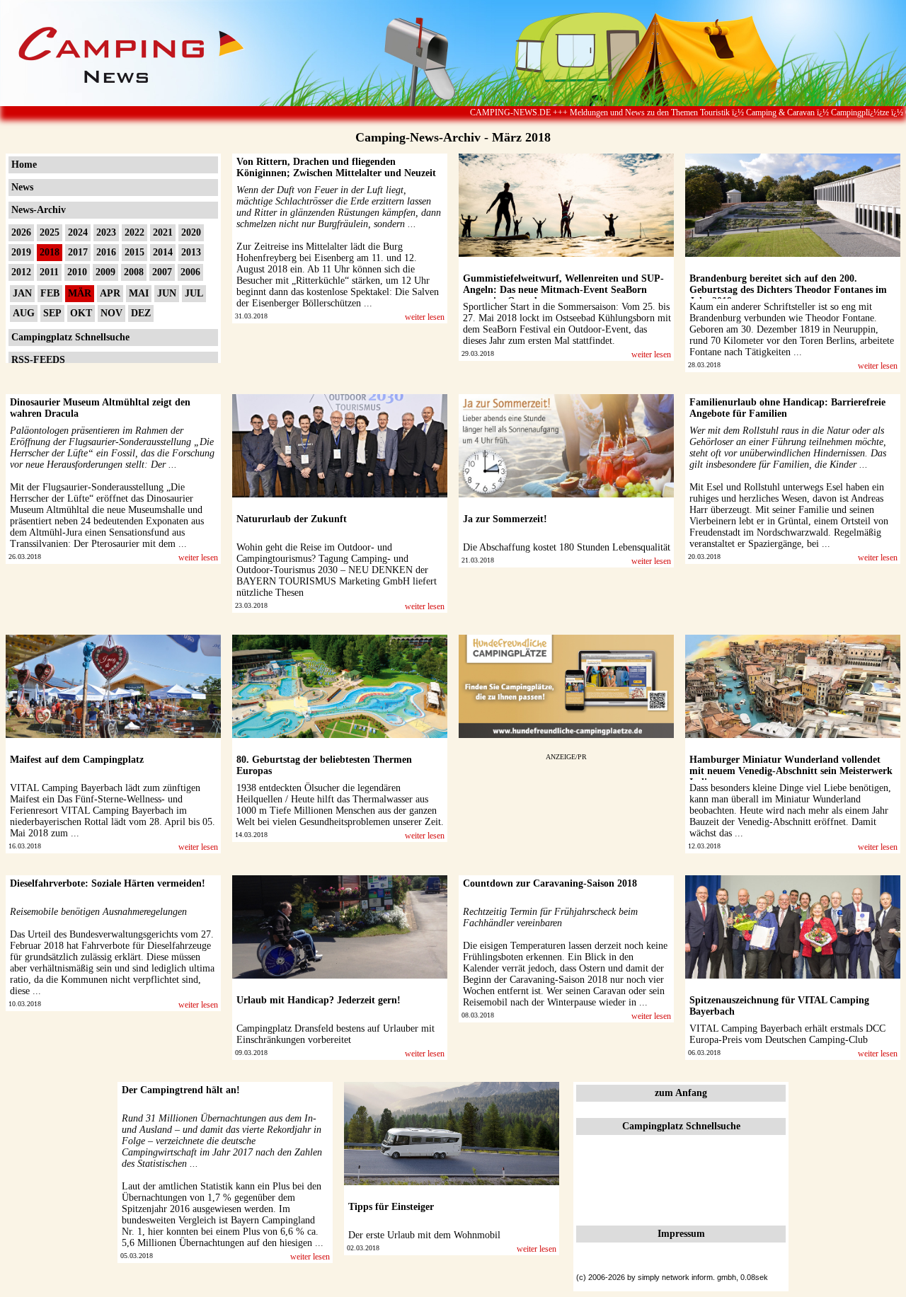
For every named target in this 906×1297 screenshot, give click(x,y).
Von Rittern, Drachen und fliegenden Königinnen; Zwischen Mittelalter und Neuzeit (336, 167)
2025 (49, 232)
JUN (166, 293)
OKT (81, 313)
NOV (111, 313)
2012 (21, 272)
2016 (106, 252)
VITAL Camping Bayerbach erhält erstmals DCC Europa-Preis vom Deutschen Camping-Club (787, 1034)
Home (24, 164)
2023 (106, 232)
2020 (191, 232)
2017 (78, 252)
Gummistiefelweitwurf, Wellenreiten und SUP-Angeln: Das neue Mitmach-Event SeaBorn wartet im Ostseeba (563, 289)
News (22, 187)
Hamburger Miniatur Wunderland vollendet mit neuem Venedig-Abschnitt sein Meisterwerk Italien (791, 771)
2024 (78, 232)
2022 (134, 232)
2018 (49, 252)
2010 (77, 272)
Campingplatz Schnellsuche (70, 337)
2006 (190, 272)
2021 (163, 232)
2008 (134, 272)
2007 (162, 272)
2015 (134, 252)
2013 (191, 252)
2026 (21, 232)
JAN (22, 293)
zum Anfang (681, 1093)
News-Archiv (38, 209)
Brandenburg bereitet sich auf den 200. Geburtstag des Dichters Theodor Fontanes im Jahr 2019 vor (788, 289)
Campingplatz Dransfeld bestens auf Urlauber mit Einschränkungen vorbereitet (335, 1034)
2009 (105, 272)
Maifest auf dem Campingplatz (77, 759)
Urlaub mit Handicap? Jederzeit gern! (318, 1000)
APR (110, 293)
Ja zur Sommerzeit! (505, 519)
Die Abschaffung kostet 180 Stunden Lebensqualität (566, 547)
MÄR (79, 293)
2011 (49, 272)
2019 (21, 252)
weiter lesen (425, 317)
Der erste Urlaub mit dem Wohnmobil (424, 1235)
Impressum (681, 1233)
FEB (49, 293)
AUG (24, 313)
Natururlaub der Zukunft (291, 519)
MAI (139, 293)
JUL (194, 293)
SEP (52, 313)
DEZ (141, 313)
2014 (163, 252)
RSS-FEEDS (38, 359)
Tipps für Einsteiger (391, 1206)
